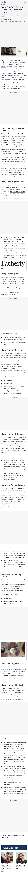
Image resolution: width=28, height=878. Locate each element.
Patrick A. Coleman (7, 19)
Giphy (2, 268)
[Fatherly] (5, 2)
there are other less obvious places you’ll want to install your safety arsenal (13, 194)
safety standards (8, 250)
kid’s (11, 60)
